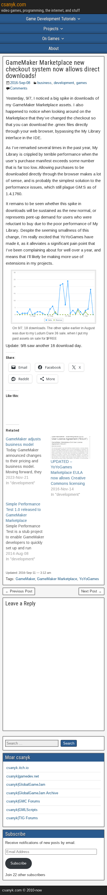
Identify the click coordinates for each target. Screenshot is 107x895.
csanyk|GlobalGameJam (25, 784)
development (64, 83)
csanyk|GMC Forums (23, 801)
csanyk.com (13, 4)
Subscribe (18, 863)
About (54, 48)
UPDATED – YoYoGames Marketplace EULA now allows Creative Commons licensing (68, 472)
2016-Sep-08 (20, 83)
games (81, 83)
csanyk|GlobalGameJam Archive (32, 793)
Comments (18, 88)
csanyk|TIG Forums (22, 818)
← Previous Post (18, 591)
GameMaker (25, 579)
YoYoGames (89, 579)
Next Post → (91, 591)
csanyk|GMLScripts (22, 810)
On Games (51, 38)
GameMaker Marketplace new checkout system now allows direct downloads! (53, 69)
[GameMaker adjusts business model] (28, 461)
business (44, 83)
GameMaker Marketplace (57, 579)
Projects (50, 28)
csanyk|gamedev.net (22, 776)
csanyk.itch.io (17, 768)
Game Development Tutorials (51, 18)
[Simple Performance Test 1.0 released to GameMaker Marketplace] (28, 531)
